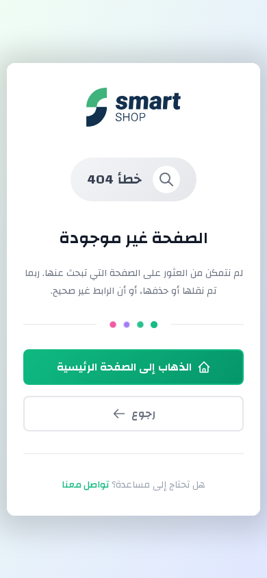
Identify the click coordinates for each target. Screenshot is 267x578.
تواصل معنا (85, 485)
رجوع (143, 413)
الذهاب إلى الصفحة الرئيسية (124, 367)
